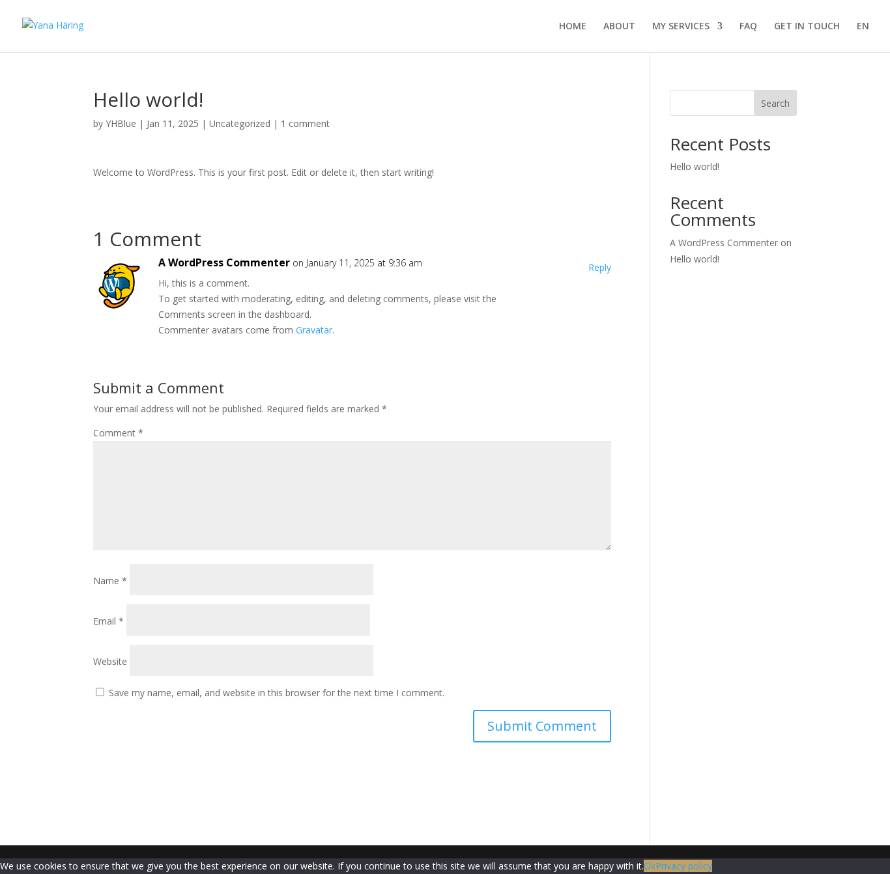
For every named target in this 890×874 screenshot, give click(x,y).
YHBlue (121, 123)
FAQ (748, 26)
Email (108, 621)
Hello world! (694, 166)
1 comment (305, 123)
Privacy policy (683, 866)
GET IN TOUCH (807, 26)
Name (110, 580)
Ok (649, 866)
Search (775, 103)
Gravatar (314, 330)
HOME (572, 26)
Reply (599, 267)
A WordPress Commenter (224, 262)
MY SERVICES (681, 26)
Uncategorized (239, 123)
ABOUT (619, 26)
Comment (118, 433)
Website (110, 661)
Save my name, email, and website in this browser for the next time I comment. (276, 692)
